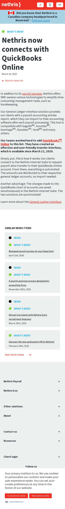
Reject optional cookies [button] (40, 496)
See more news (14, 355)
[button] (14, 501)
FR (59, 4)
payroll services (32, 94)
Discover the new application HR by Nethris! (31, 341)
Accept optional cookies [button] (16, 496)
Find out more (41, 20)
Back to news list (14, 80)
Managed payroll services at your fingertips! (31, 251)
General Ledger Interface (45, 202)
